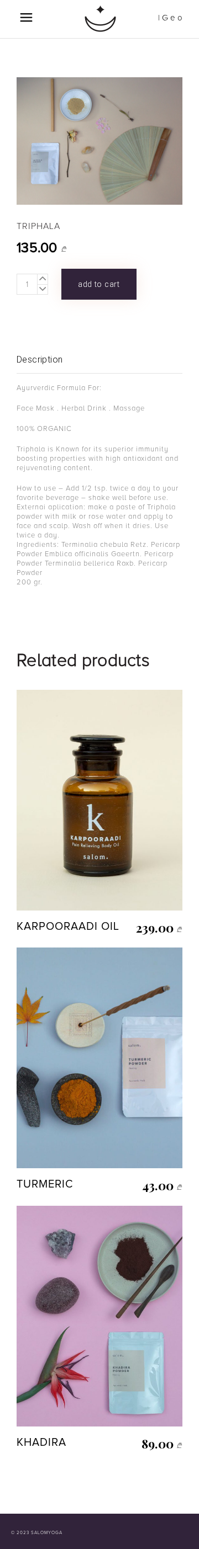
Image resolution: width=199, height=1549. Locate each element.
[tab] (99, 360)
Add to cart (99, 284)
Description (39, 359)
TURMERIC (45, 1184)
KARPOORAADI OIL (68, 926)
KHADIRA (41, 1442)
